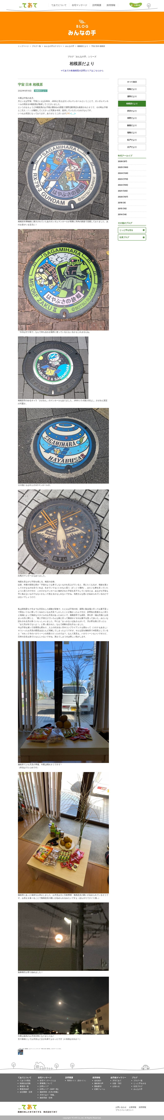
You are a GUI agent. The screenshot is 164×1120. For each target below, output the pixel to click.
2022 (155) (123, 185)
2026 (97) (122, 161)
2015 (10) (122, 208)
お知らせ (116, 1086)
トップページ (23, 46)
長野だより (132, 118)
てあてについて (58, 5)
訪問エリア (44, 1086)
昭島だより (132, 89)
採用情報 (111, 5)
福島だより (132, 132)
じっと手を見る (126, 230)
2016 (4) (122, 202)
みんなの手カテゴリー (53, 46)
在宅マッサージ (79, 5)
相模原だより (82, 46)
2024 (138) (123, 173)
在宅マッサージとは (48, 1080)
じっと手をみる (140, 1083)
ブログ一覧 (36, 46)
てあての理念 (25, 1080)
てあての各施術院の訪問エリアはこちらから (83, 70)
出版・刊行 (116, 1083)
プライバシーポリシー (125, 1110)
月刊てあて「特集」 (48, 1095)
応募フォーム (99, 1089)
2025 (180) (123, 167)
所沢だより (132, 111)
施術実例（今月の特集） (49, 1092)
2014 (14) (122, 214)
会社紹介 (97, 1080)
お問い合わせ (121, 1107)
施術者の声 (98, 1083)
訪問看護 (97, 5)
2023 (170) (123, 179)
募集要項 (97, 1086)
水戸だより (132, 147)
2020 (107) (123, 197)
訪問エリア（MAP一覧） (50, 1089)
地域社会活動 (25, 1083)
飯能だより (132, 125)
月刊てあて (116, 1080)
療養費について (46, 1083)
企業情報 (132, 1107)
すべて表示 (132, 82)
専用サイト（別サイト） (77, 1080)
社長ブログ (124, 237)
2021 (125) (123, 191)
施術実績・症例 (46, 1098)
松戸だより (132, 140)
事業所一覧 (24, 1086)
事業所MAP (24, 1089)
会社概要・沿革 (26, 1092)
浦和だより (132, 96)
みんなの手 (69, 46)
